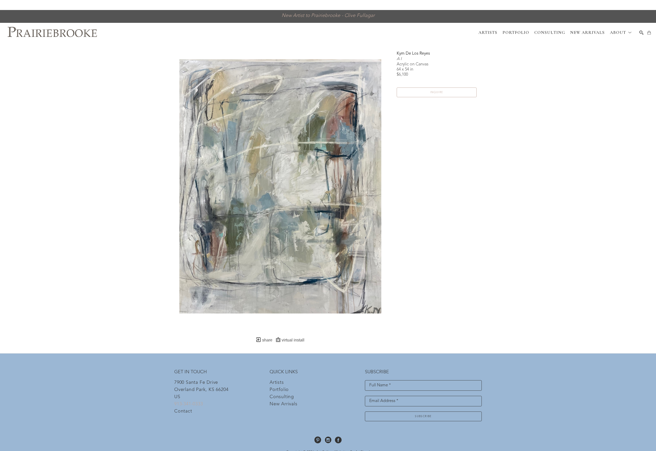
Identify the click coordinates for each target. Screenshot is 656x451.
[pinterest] (317, 440)
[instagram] (328, 440)
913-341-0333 (188, 404)
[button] (621, 32)
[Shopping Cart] (649, 33)
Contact (183, 411)
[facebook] (338, 440)
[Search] (641, 33)
